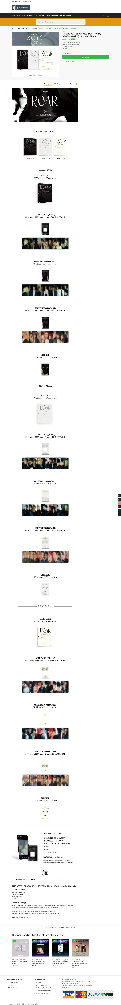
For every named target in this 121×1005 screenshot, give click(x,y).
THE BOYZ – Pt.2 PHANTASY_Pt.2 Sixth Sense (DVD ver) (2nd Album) (38, 962)
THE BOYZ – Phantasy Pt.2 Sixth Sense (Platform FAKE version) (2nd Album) (60, 961)
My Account (14, 982)
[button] (106, 15)
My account (27, 1)
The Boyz (34, 28)
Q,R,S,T (28, 28)
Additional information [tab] (61, 84)
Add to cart (85, 57)
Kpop (18, 28)
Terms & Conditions (44, 993)
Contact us (17, 1)
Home (13, 28)
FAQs (27, 917)
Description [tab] (48, 84)
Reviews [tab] (73, 84)
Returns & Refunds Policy (46, 988)
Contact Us (14, 988)
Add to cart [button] (20, 969)
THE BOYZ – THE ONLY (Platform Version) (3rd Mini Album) (20, 961)
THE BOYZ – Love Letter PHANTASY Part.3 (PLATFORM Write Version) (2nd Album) (80, 962)
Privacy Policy (42, 985)
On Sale (73, 927)
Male (23, 28)
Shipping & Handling (44, 990)
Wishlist (13, 985)
